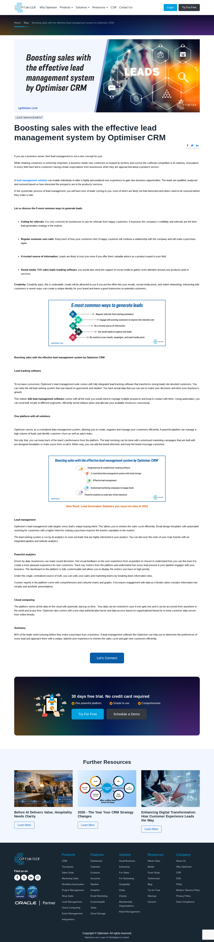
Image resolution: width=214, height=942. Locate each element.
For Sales (124, 872)
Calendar (95, 866)
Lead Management (72, 901)
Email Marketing (99, 896)
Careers (152, 901)
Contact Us (125, 7)
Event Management (72, 913)
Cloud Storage (98, 913)
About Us (181, 861)
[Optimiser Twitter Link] (24, 878)
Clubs (122, 890)
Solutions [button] (82, 7)
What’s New (154, 861)
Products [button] (65, 7)
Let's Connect (107, 658)
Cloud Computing (71, 907)
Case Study (154, 872)
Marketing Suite (70, 878)
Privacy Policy (183, 896)
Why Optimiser (48, 7)
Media (151, 866)
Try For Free (189, 7)
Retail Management (129, 911)
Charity (123, 896)
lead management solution (32, 180)
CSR (114, 7)
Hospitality (124, 884)
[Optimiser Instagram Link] (38, 878)
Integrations (68, 919)
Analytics (95, 890)
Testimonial (153, 878)
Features (97, 855)
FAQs (179, 884)
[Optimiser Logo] (26, 858)
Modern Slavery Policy (188, 890)
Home (17, 22)
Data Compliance (185, 901)
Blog (26, 22)
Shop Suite (67, 896)
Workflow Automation (73, 884)
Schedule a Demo (126, 714)
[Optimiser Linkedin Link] (31, 878)
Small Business (127, 861)
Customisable (97, 901)
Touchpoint (67, 866)
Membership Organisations (126, 903)
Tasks (93, 907)
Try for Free (154, 890)
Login (170, 7)
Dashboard (96, 861)
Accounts (95, 878)
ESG (178, 878)
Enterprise (124, 866)
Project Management (73, 890)
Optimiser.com (92, 937)
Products (68, 855)
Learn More (24, 825)
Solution (125, 855)
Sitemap (152, 896)
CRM (64, 861)
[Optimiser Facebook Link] (17, 878)
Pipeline (94, 884)
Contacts (95, 872)
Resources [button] (99, 7)
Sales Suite (68, 872)
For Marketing (126, 878)
